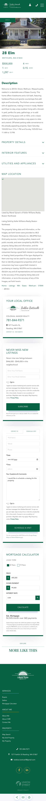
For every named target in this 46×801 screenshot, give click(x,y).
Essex (24, 286)
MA (18, 286)
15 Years (23, 565)
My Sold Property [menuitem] (8, 738)
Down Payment (12, 583)
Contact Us (10, 332)
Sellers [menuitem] (4, 700)
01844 (40, 286)
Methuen (32, 286)
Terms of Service (16, 537)
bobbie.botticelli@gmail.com (24, 760)
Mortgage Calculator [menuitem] (9, 704)
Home (4, 286)
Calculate (23, 607)
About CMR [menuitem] (6, 719)
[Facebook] (19, 770)
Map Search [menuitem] (6, 734)
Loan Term (11, 560)
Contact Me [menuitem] (6, 722)
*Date (8, 455)
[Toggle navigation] (42, 5)
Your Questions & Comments (16, 474)
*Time (8, 465)
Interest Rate (12, 593)
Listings (12, 286)
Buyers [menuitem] (4, 697)
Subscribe (23, 407)
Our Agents (19, 332)
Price (8, 573)
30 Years (12, 565)
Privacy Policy (14, 398)
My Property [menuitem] (6, 741)
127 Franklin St (24, 754)
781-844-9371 (37, 5)
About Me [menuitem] (5, 716)
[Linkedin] (27, 770)
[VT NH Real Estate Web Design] (23, 784)
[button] (3, 33)
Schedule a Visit (31, 431)
